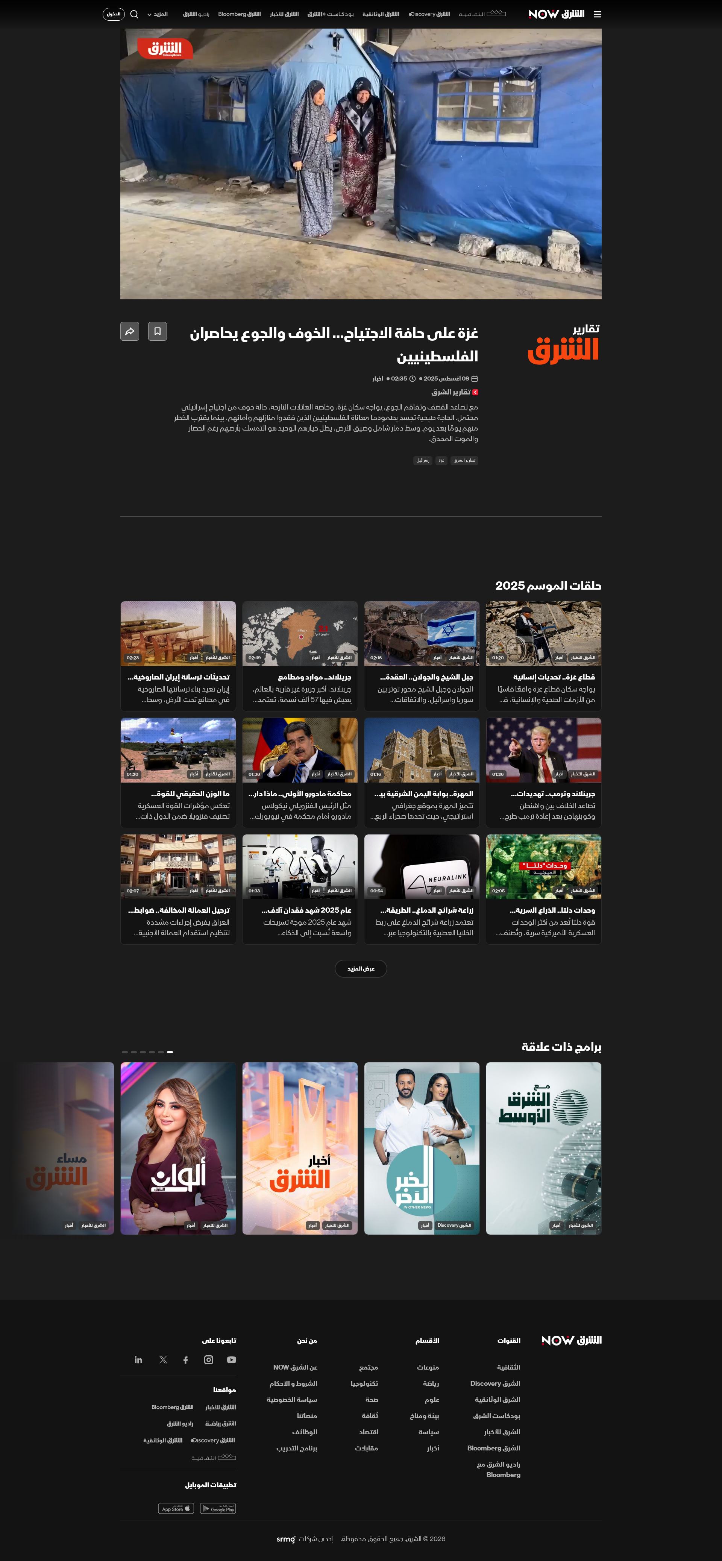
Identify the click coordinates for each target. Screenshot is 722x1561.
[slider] (361, 275)
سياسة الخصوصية (292, 1399)
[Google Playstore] (218, 1508)
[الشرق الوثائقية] (381, 14)
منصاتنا (307, 1416)
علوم (432, 1399)
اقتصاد (368, 1432)
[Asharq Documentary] (163, 1441)
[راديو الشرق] (196, 14)
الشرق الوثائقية (497, 1399)
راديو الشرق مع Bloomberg (498, 1470)
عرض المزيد (361, 969)
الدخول (114, 14)
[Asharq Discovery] (212, 1441)
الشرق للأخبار (583, 657)
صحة (372, 1399)
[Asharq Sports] (220, 1424)
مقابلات (366, 1448)
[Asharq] (220, 1408)
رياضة (431, 1383)
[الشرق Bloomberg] (239, 14)
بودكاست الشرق (496, 1416)
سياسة (429, 1432)
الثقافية (508, 1367)
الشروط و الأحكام (293, 1383)
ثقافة (370, 1416)
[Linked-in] (136, 1361)
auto (563, 287)
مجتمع (368, 1367)
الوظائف (304, 1432)
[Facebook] (182, 1359)
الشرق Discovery (454, 1225)
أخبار (559, 657)
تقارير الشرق (464, 460)
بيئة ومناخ (424, 1416)
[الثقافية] (482, 14)
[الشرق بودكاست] (331, 14)
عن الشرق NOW (295, 1367)
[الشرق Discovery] (429, 14)
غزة (441, 460)
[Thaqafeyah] (214, 1457)
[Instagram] (204, 1359)
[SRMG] (286, 1539)
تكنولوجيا (364, 1383)
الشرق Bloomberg (493, 1448)
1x (536, 287)
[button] (363, 166)
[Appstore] (176, 1508)
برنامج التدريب (296, 1448)
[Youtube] (227, 1359)
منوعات (428, 1367)
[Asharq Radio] (180, 1424)
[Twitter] (159, 1359)
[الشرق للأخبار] (284, 14)
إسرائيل (422, 460)
